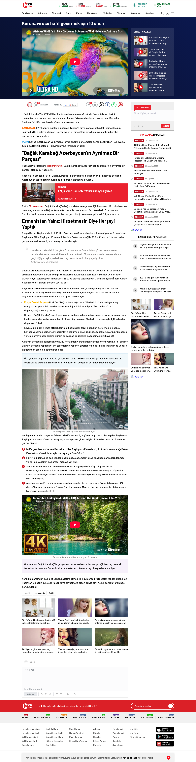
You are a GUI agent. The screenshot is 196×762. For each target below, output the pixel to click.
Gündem (42, 13)
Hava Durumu (79, 716)
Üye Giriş (134, 729)
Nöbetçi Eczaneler (54, 741)
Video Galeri (118, 733)
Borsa (25, 716)
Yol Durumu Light (30, 737)
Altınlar (96, 729)
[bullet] (61, 694)
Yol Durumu (147, 716)
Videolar (107, 13)
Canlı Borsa (74, 729)
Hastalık (27, 593)
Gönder (30, 694)
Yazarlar (121, 13)
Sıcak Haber (118, 745)
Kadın (79, 13)
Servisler (150, 13)
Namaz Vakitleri (42, 716)
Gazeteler (135, 13)
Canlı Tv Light (28, 745)
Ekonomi (56, 13)
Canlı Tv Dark (52, 729)
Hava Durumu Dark (30, 733)
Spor (68, 13)
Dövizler (97, 733)
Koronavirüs (40, 593)
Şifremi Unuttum (137, 737)
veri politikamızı (130, 757)
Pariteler (130, 716)
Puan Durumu (98, 716)
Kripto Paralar (166, 716)
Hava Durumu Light (31, 729)
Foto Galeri (92, 13)
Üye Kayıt (134, 733)
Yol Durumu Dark (29, 741)
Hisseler (114, 716)
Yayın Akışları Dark (54, 737)
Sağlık (51, 593)
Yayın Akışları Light (54, 733)
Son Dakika (27, 13)
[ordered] (57, 694)
